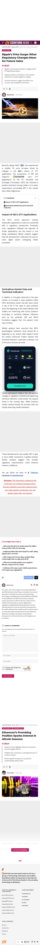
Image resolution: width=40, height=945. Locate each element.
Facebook (6, 475)
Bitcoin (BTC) (7, 728)
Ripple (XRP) (6, 50)
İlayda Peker (10, 94)
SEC (19, 171)
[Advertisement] (20, 20)
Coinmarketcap (17, 475)
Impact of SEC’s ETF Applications (17, 202)
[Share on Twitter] (9, 88)
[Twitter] (31, 585)
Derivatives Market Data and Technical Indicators (18, 207)
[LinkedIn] (37, 585)
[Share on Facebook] (6, 88)
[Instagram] (34, 585)
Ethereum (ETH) (18, 728)
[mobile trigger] (3, 42)
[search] (31, 43)
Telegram (34, 473)
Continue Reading (20, 850)
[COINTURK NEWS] (17, 42)
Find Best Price (20, 386)
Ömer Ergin (10, 773)
